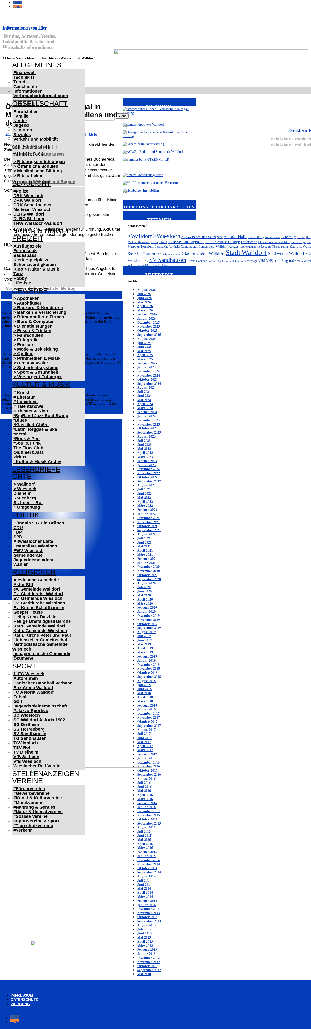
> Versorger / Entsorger (37, 376)
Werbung (20, 1004)
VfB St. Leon (26, 756)
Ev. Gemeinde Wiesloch (37, 598)
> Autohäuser (27, 303)
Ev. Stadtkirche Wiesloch (39, 603)
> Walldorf (24, 484)
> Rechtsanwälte (30, 363)
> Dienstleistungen (32, 326)
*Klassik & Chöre (31, 424)
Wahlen (21, 564)
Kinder (20, 120)
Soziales (22, 134)
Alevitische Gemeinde (36, 580)
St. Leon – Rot (28, 502)
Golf (17, 701)
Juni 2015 (144, 835)
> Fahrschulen (28, 335)
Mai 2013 (144, 937)
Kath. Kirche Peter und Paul (42, 635)
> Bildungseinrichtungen (39, 161)
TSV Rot (21, 747)
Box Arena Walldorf (33, 687)
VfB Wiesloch (27, 761)
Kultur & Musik (41, 384)
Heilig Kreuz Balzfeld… (37, 616)
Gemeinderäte (28, 555)
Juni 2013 (144, 933)
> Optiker (23, 353)
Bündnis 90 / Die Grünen (38, 523)
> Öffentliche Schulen (35, 166)
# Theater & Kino (30, 411)
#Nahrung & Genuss (34, 807)
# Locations (25, 401)
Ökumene (23, 658)
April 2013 (145, 941)
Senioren (22, 130)
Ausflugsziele (27, 246)
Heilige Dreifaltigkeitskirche (42, 621)
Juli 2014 (144, 880)
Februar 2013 (147, 949)
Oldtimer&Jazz (28, 452)
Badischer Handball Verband (43, 683)
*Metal (19, 434)
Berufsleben (26, 111)
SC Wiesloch (26, 715)
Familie (20, 116)
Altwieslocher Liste (33, 541)
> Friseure (24, 344)
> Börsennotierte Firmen (38, 316)
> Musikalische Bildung (37, 171)
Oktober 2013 (147, 916)
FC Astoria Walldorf (33, 692)
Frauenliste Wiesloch (35, 546)
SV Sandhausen (29, 733)
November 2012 (148, 961)
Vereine (27, 781)
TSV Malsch (25, 742)
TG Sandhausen (30, 738)
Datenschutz (24, 999)
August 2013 (146, 925)
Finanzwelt (24, 72)
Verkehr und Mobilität (35, 139)
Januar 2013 (146, 953)
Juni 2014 (144, 884)
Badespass (24, 255)
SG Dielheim (26, 724)
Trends (20, 82)
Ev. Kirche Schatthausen (38, 607)
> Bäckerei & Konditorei (38, 307)
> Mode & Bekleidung (35, 349)
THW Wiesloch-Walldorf (37, 223)
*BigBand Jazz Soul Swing (40, 415)
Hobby (20, 278)
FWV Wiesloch (28, 550)
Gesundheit (35, 147)
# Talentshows (28, 406)
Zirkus (19, 457)
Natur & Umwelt (43, 231)
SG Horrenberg (29, 729)
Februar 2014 (147, 900)
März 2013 (145, 945)
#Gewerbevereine (31, 793)
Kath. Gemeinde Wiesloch (40, 630)
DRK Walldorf (27, 200)
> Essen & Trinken (32, 330)
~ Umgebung (26, 507)
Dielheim (22, 493)
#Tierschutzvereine (33, 825)
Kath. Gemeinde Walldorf (39, 626)
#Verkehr (22, 830)
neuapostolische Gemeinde (41, 653)
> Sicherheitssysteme (35, 367)
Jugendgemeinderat (34, 559)
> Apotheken (26, 298)
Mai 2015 (144, 839)
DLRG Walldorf (28, 214)
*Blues (20, 420)
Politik (25, 515)
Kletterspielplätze (31, 259)
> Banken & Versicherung (39, 312)
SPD (17, 536)
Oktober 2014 (147, 867)
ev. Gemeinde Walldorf (36, 589)
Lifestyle (22, 283)
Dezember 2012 (148, 957)
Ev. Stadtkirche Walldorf (38, 593)
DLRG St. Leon (28, 218)
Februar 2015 (147, 851)
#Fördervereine (29, 788)
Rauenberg (24, 498)
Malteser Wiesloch (32, 209)
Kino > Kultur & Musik (36, 269)
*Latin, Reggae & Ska (35, 429)
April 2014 (145, 892)
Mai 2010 (144, 973)
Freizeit (27, 238)
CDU (18, 527)
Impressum (22, 995)
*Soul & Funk (27, 443)
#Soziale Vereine (30, 816)
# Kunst (21, 392)
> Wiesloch (24, 488)
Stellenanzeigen (45, 774)
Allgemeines (36, 65)
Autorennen (25, 678)
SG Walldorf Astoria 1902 (39, 719)
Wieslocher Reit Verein (36, 766)
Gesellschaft (40, 103)
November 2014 (148, 864)
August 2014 (146, 876)
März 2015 (145, 847)
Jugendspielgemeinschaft (40, 706)
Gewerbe (30, 291)
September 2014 (149, 872)
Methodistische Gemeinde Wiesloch (40, 646)
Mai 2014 (144, 888)
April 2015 (145, 843)
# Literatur (24, 397)
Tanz (18, 273)
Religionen (34, 572)
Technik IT (24, 77)
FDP (17, 532)
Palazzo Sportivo (30, 710)
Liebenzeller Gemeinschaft (41, 639)
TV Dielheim (25, 752)
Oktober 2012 (147, 965)
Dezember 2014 (148, 859)
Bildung (27, 154)
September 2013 (149, 921)
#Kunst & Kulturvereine (37, 798)
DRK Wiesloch (28, 195)
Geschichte (25, 86)
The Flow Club (28, 447)
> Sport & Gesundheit (35, 372)
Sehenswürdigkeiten (34, 264)
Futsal (19, 696)
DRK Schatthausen (33, 204)
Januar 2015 (146, 855)
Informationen (28, 91)
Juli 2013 (144, 929)
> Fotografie (26, 340)
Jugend (21, 125)
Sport (24, 666)
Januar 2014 (146, 904)
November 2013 (148, 912)
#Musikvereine (28, 802)
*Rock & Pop (26, 438)
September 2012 (149, 969)
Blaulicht (31, 183)
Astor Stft (23, 584)
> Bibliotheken (28, 175)
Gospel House (28, 612)
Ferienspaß (25, 250)
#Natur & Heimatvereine (38, 811)
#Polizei (21, 191)
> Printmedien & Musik (36, 358)
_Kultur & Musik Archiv (37, 461)
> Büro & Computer (33, 321)
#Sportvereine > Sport (36, 821)
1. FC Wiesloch (28, 673)
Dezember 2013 (148, 908)
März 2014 (145, 896)
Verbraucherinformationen (40, 95)
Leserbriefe (36, 469)
